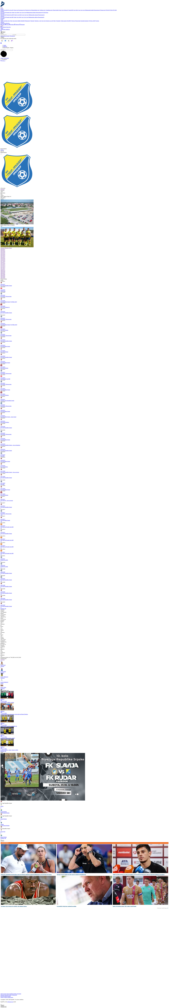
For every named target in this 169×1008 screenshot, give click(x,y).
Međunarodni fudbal (89, 10)
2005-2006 (3, 274)
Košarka (12, 24)
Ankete (5, 997)
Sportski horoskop (84, 20)
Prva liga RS (10, 10)
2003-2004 (3, 276)
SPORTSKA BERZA (5, 29)
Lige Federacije (65, 10)
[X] (8, 40)
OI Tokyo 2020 (92, 20)
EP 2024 (107, 10)
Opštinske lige (42, 10)
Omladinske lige (49, 10)
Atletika (19, 20)
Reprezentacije (97, 10)
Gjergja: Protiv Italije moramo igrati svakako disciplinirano (71, 874)
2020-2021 (3, 257)
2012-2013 (3, 267)
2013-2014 (3, 265)
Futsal (60, 10)
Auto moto (15, 20)
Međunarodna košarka (31, 12)
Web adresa (3, 197)
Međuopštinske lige (35, 10)
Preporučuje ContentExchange (162, 908)
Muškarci (5, 46)
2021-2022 (3, 256)
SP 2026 (115, 10)
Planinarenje (27, 20)
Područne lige (28, 10)
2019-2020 (3, 258)
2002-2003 (3, 277)
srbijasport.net (10, 1001)
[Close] (1, 1004)
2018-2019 (3, 260)
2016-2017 (3, 262)
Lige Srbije (75, 10)
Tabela (10, 248)
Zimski (2, 20)
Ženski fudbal (56, 10)
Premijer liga (8, 12)
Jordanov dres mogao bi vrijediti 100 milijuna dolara (14, 906)
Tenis (11, 20)
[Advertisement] (84, 71)
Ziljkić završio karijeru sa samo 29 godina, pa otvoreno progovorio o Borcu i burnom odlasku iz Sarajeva (138, 874)
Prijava (3, 32)
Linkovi (2, 997)
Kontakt (10, 995)
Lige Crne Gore (81, 10)
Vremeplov (58, 20)
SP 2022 (111, 10)
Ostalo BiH (70, 10)
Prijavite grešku (4, 996)
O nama (4, 993)
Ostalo (13, 12)
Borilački (23, 20)
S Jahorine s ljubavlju (5, 23)
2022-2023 (3, 255)
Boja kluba (3, 193)
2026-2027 (3, 249)
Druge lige (16, 10)
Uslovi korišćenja (10, 993)
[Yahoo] (11, 40)
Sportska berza (7, 20)
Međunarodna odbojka (33, 17)
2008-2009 (3, 271)
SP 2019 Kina (45, 12)
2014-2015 (3, 264)
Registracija (12, 36)
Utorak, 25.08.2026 (5, 58)
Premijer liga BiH (4, 10)
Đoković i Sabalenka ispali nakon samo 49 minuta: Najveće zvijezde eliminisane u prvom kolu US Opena (26, 874)
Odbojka (17, 24)
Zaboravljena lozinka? (5, 36)
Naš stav (73, 20)
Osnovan (2, 190)
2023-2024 (3, 254)
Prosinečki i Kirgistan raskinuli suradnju (66, 906)
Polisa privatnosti (17, 993)
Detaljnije (3, 189)
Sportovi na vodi (49, 20)
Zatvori (2, 840)
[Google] (2, 40)
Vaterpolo (32, 20)
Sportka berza (10, 997)
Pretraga (9, 996)
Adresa (2, 195)
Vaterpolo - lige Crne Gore (40, 20)
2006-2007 (3, 273)
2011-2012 (3, 268)
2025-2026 (3, 251)
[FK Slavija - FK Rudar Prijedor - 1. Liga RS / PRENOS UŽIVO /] (43, 800)
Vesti (2, 7)
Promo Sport (78, 20)
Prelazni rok (102, 10)
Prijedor (2, 149)
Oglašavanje (14, 995)
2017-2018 (3, 261)
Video (54, 20)
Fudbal (3, 24)
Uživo (3, 60)
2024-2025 (3, 252)
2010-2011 (3, 269)
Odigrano (2, 248)
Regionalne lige (21, 10)
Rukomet (22, 24)
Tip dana (97, 20)
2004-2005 (3, 275)
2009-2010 (3, 270)
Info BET (69, 20)
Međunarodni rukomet (33, 14)
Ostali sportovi (64, 20)
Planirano (7, 248)
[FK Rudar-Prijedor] (5, 812)
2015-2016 (3, 263)
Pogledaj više (3, 608)
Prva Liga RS (3, 14)
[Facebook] (5, 40)
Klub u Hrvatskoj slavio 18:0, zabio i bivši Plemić (124, 906)
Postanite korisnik (4, 995)
